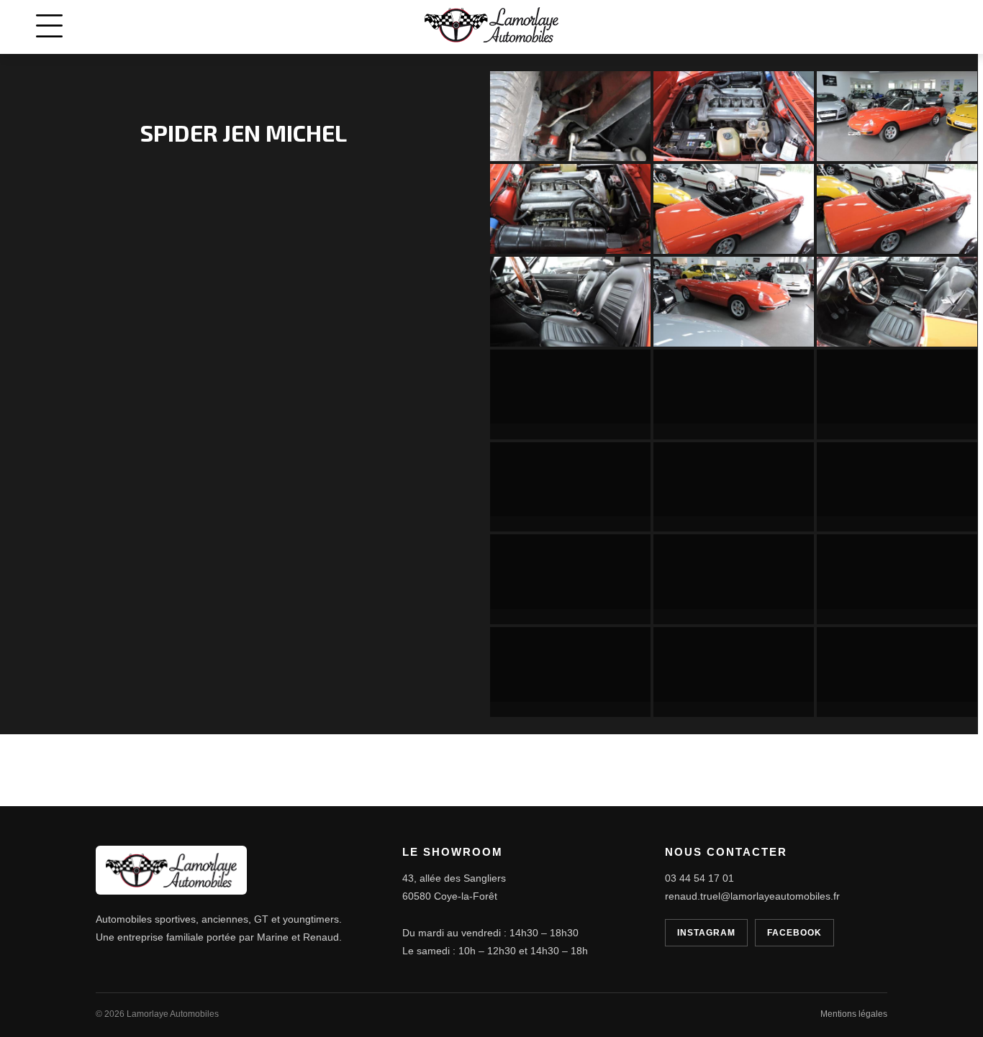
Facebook (794, 933)
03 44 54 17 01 (699, 878)
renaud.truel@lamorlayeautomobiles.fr (752, 896)
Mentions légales (853, 1014)
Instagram (706, 933)
